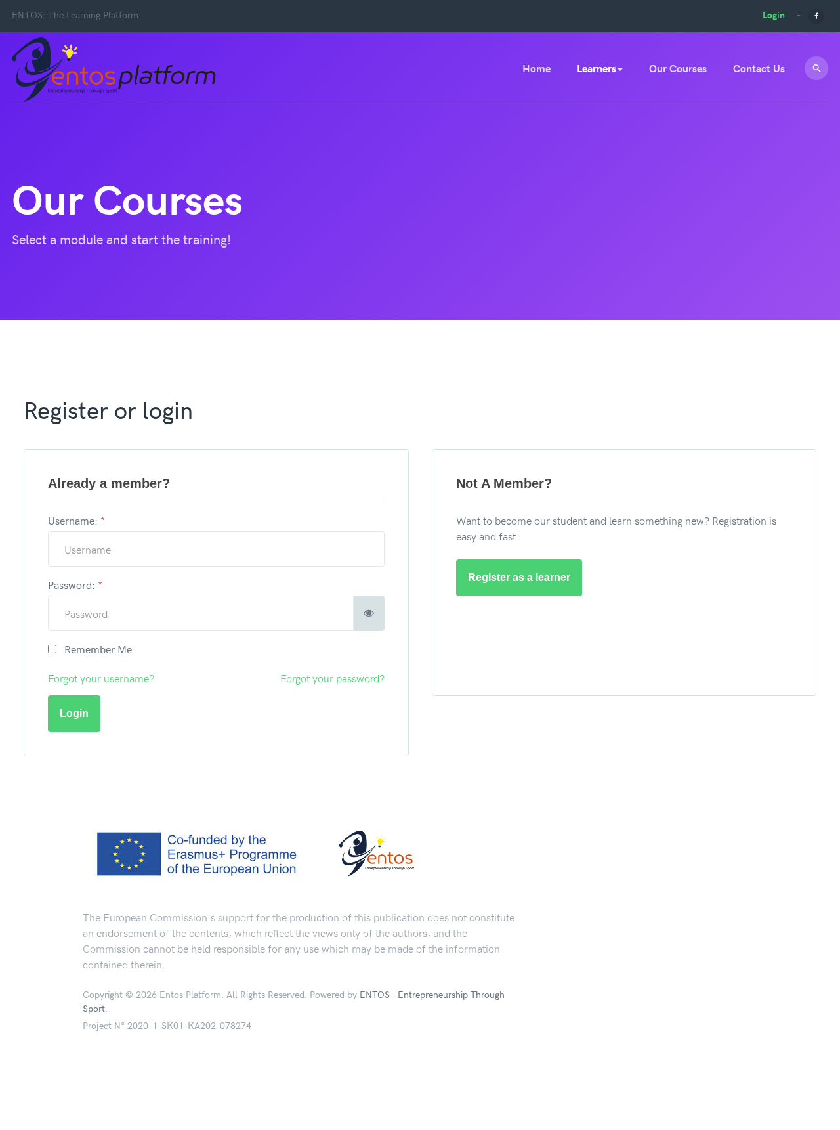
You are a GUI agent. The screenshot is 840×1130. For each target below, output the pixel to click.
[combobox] (816, 68)
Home (536, 68)
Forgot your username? (101, 677)
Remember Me (94, 648)
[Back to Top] (798, 1088)
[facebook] (816, 15)
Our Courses (678, 68)
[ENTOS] (116, 69)
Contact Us (759, 68)
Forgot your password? (332, 677)
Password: (75, 584)
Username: (76, 520)
